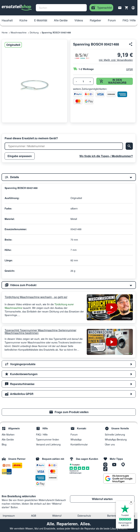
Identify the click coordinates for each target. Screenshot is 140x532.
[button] (7, 20)
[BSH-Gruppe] (81, 56)
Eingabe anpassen (20, 156)
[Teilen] (131, 44)
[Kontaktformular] (119, 7)
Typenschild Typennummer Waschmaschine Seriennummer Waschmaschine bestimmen (40, 331)
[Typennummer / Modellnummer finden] (129, 146)
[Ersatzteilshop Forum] (124, 464)
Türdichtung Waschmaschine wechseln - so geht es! (36, 297)
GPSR (129, 69)
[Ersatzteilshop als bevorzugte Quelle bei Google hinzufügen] (119, 478)
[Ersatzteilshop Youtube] (115, 464)
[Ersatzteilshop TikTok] (106, 468)
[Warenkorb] (126, 7)
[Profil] (133, 7)
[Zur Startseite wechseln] (17, 8)
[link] (69, 412)
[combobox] (61, 7)
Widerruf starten (102, 499)
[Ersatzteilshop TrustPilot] (75, 464)
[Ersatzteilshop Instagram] (106, 464)
